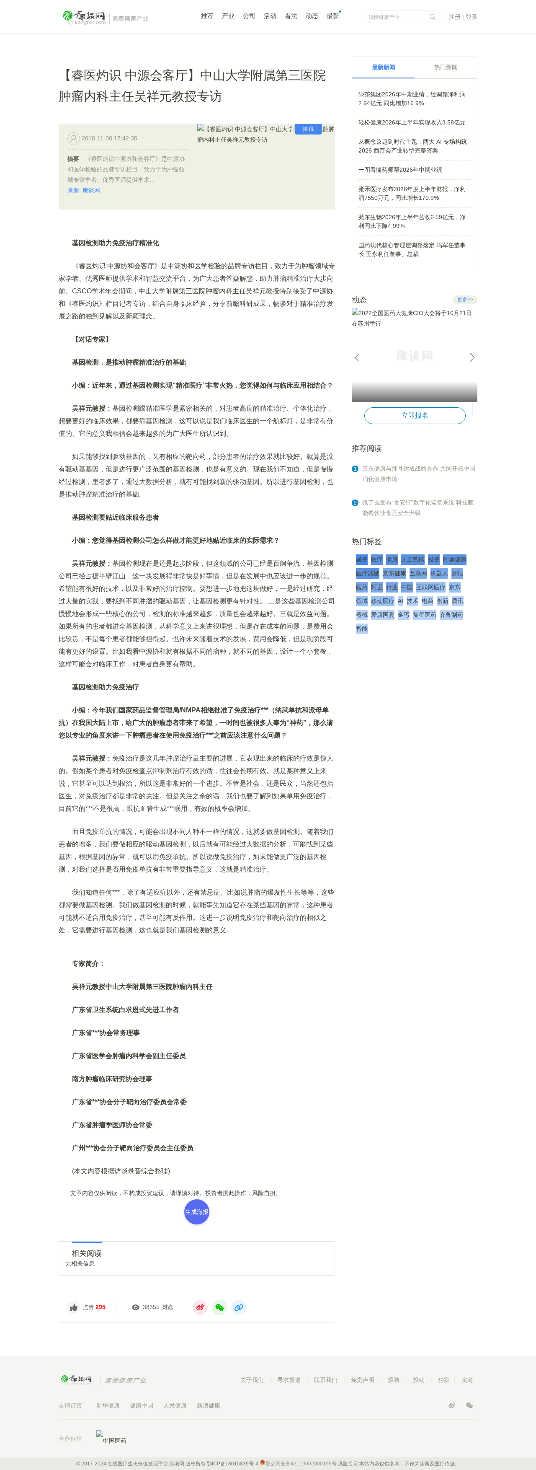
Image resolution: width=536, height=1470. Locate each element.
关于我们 (252, 1380)
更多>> (465, 300)
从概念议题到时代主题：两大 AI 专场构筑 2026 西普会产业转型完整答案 (412, 146)
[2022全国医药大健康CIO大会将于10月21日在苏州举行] (414, 355)
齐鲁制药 (451, 614)
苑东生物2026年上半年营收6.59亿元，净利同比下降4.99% (412, 221)
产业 (228, 15)
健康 (392, 559)
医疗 (377, 559)
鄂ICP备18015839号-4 (232, 1464)
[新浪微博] (452, 1405)
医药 (362, 587)
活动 (270, 15)
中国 (407, 587)
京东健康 (394, 573)
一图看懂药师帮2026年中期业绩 (400, 169)
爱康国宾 (382, 614)
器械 (362, 614)
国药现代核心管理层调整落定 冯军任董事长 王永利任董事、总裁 (412, 249)
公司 (249, 15)
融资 (362, 559)
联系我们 (326, 1380)
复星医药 (424, 614)
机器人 (439, 573)
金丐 (404, 614)
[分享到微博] (200, 1307)
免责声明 (362, 1380)
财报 (457, 573)
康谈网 (117, 18)
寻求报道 (289, 1380)
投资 (434, 559)
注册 (455, 16)
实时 (467, 1380)
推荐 (207, 15)
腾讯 (458, 601)
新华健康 (108, 1405)
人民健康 (175, 1405)
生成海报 (197, 1212)
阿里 (377, 587)
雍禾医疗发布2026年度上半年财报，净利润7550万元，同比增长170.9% (412, 193)
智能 (362, 628)
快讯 (308, 129)
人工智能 (413, 559)
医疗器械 (367, 573)
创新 (442, 601)
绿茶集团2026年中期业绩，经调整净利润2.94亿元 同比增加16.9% (412, 98)
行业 (392, 587)
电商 (427, 601)
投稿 (419, 1380)
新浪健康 (208, 1405)
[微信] (469, 1405)
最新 (333, 15)
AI (400, 601)
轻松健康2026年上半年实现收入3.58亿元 (412, 122)
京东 (455, 587)
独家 (444, 1380)
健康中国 (141, 1405)
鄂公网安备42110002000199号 (301, 1464)
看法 (291, 15)
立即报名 (415, 415)
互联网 (418, 573)
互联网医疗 (431, 587)
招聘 (393, 1380)
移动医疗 (382, 601)
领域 (362, 601)
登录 (471, 16)
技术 (412, 601)
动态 (312, 15)
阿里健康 (454, 559)
